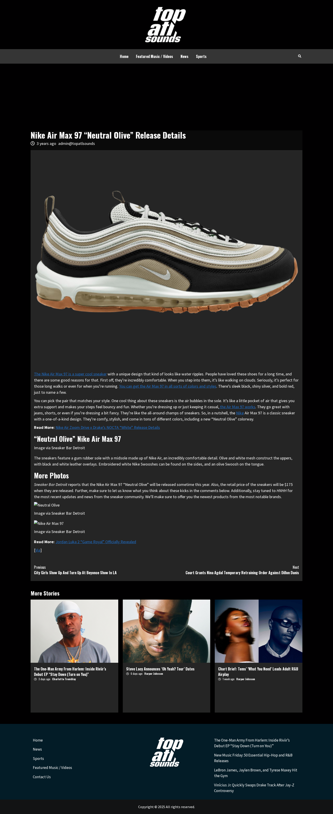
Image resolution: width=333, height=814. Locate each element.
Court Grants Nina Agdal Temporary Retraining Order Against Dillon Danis (242, 569)
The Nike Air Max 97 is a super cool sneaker (70, 374)
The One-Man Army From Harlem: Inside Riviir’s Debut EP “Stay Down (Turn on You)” (70, 671)
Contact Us (42, 776)
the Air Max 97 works (237, 406)
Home (124, 56)
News (184, 56)
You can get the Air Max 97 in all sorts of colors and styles (167, 386)
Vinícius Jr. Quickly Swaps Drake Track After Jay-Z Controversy (254, 788)
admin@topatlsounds (76, 143)
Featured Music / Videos (154, 56)
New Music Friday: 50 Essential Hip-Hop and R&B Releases (253, 758)
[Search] (299, 56)
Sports (201, 56)
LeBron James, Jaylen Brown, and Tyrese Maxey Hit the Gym (255, 773)
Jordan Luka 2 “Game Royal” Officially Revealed (96, 541)
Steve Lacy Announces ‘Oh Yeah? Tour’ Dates (160, 669)
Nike (240, 412)
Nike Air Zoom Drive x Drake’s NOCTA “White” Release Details (108, 427)
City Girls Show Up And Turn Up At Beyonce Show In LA (75, 569)
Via (37, 550)
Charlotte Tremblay (64, 679)
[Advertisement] (166, 97)
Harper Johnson (153, 673)
